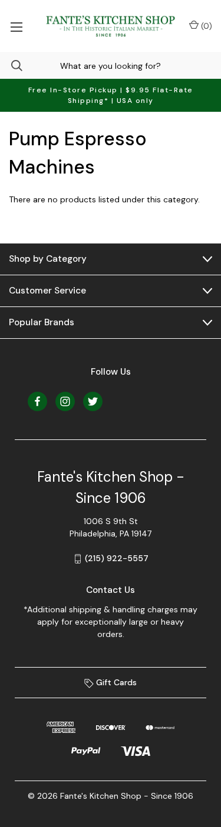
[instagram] (65, 401)
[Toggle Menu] (16, 26)
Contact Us (110, 590)
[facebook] (37, 401)
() (205, 26)
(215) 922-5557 (117, 558)
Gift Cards (115, 682)
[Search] (11, 65)
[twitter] (93, 401)
